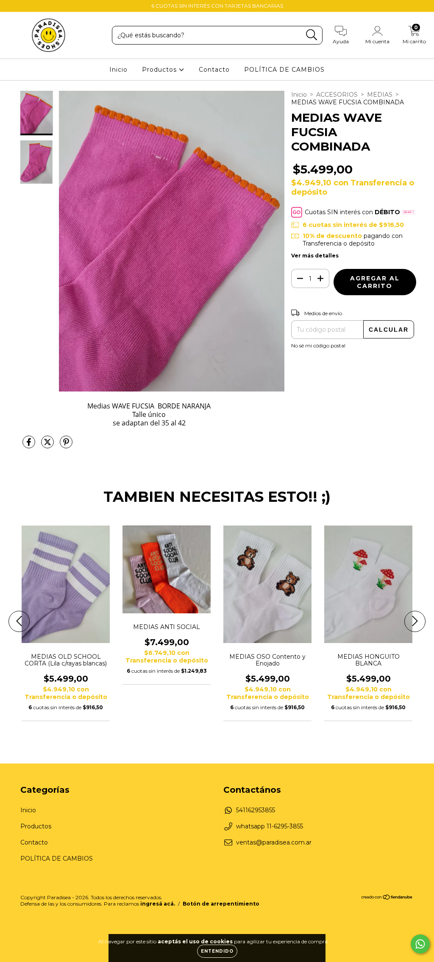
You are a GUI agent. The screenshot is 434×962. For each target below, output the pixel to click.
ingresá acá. (157, 903)
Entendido (217, 951)
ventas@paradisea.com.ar (274, 842)
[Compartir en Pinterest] (66, 446)
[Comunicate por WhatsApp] (420, 944)
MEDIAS (379, 94)
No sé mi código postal (318, 345)
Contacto (214, 69)
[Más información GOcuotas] (408, 212)
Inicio (118, 69)
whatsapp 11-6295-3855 (269, 826)
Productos (160, 69)
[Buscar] (312, 35)
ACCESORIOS (337, 94)
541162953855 (255, 810)
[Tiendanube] (387, 898)
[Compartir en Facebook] (29, 446)
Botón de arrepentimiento (221, 903)
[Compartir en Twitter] (48, 446)
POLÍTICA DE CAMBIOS (284, 69)
